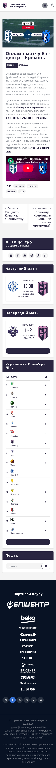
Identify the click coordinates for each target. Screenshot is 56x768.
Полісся (13, 406)
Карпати (14, 387)
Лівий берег (15, 484)
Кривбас (14, 436)
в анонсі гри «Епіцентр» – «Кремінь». (27, 117)
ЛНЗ (12, 455)
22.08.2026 (28, 324)
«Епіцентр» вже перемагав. (28, 107)
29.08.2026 (28, 280)
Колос (13, 523)
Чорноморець (16, 533)
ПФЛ (22, 191)
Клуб (14, 376)
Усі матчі (28, 350)
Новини (11, 64)
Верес (13, 513)
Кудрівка (14, 475)
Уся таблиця (28, 542)
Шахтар (13, 397)
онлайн (11, 191)
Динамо (13, 426)
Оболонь (14, 504)
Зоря (12, 416)
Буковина (14, 494)
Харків (13, 465)
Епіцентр (19, 186)
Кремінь (32, 186)
